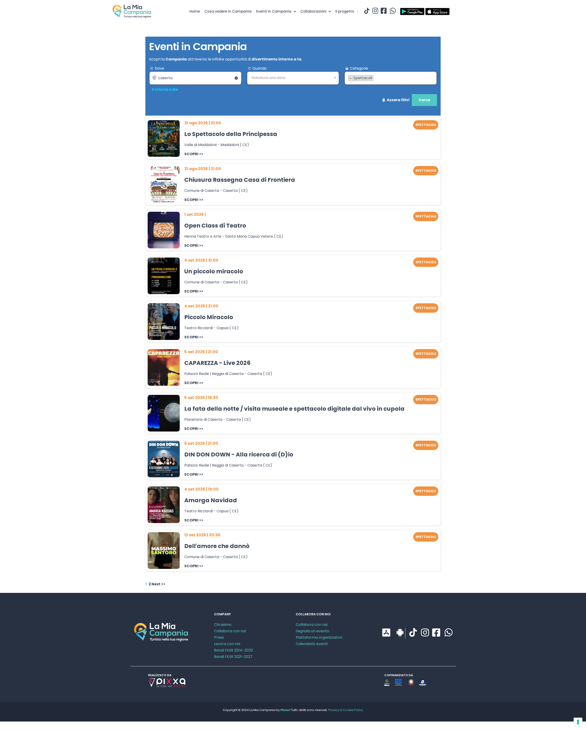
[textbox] (293, 78)
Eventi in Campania (273, 11)
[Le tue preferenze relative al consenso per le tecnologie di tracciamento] (578, 722)
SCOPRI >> (193, 154)
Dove (159, 68)
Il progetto (344, 11)
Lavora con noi (227, 643)
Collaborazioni (313, 11)
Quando (259, 68)
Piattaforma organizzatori (319, 637)
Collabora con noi (230, 631)
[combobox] (293, 78)
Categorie (359, 68)
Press (219, 637)
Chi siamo (222, 624)
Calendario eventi (312, 643)
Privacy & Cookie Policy (345, 710)
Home (195, 11)
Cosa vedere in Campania (228, 11)
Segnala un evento (312, 631)
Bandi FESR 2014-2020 (233, 650)
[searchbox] (349, 85)
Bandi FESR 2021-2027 (233, 656)
